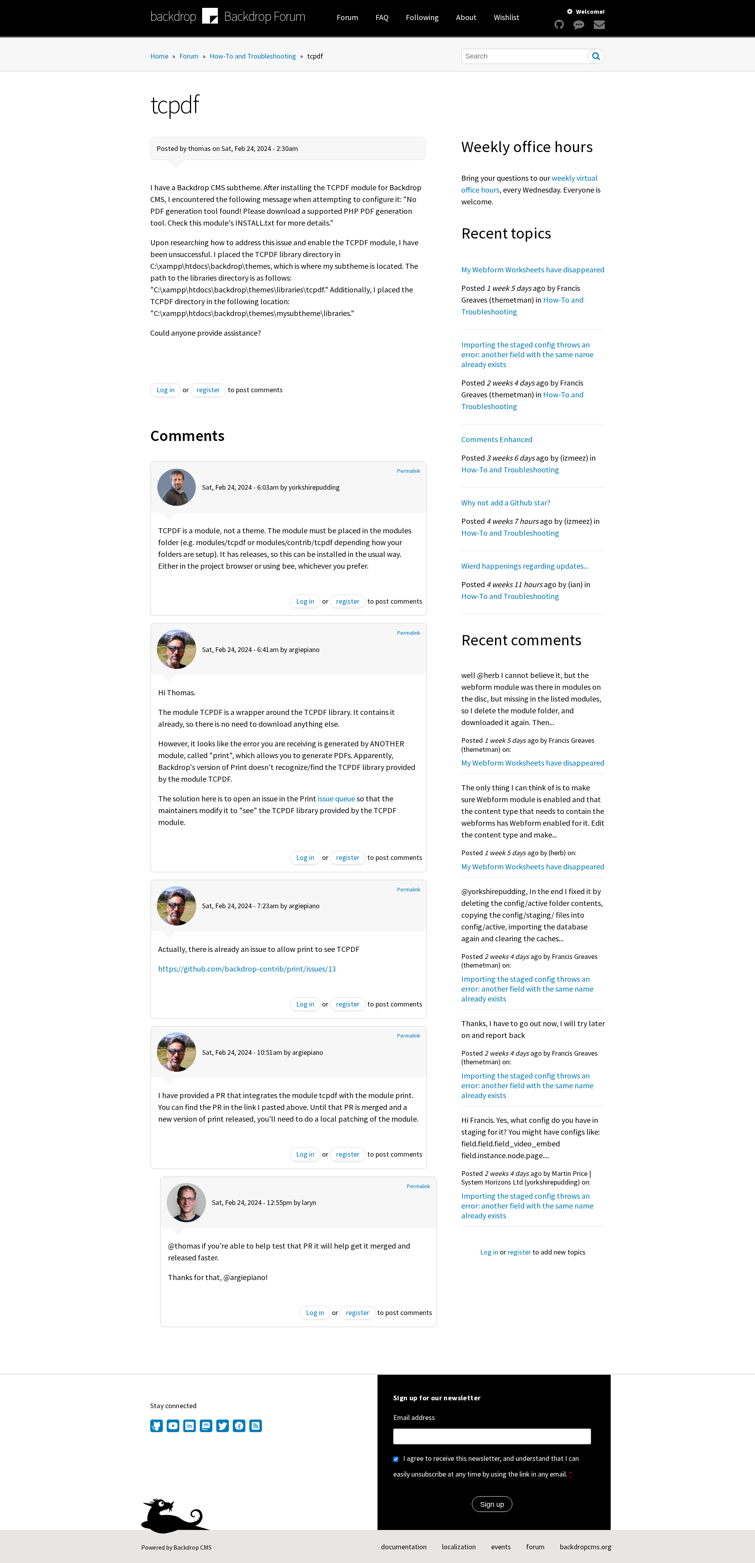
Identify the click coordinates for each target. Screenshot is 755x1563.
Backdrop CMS (192, 1547)
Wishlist (506, 17)
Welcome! (590, 11)
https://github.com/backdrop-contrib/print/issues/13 (247, 968)
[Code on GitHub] (559, 24)
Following (422, 17)
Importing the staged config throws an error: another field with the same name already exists (527, 354)
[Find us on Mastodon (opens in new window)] (206, 1427)
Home (159, 55)
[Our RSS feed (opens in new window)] (254, 1427)
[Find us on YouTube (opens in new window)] (173, 1427)
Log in (166, 389)
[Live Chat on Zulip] (578, 24)
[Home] (210, 17)
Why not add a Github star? (506, 502)
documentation (404, 1546)
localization (459, 1546)
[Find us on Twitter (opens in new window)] (222, 1427)
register (208, 389)
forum (535, 1546)
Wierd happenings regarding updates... (524, 566)
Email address (414, 1417)
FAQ (382, 17)
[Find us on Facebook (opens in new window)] (239, 1427)
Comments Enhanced (496, 439)
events (501, 1546)
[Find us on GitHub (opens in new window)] (157, 1427)
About (466, 17)
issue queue (336, 798)
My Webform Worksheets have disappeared (532, 269)
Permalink (408, 471)
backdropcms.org (585, 1546)
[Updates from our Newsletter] (598, 24)
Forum (347, 17)
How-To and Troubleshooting (253, 55)
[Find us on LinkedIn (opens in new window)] (189, 1427)
